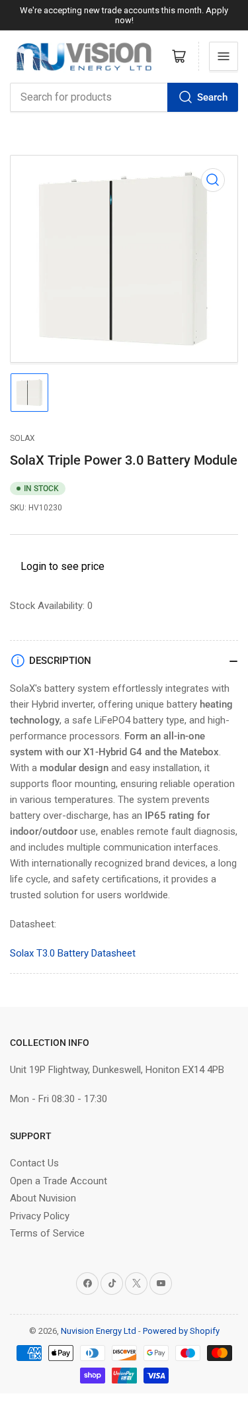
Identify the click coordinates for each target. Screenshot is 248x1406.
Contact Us (34, 1163)
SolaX (22, 438)
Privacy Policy (39, 1216)
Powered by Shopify (181, 1331)
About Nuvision (43, 1198)
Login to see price (62, 566)
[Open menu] (223, 56)
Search (212, 97)
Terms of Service (47, 1233)
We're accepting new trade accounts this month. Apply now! (124, 15)
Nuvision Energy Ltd (98, 1331)
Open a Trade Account (58, 1181)
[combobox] (124, 97)
